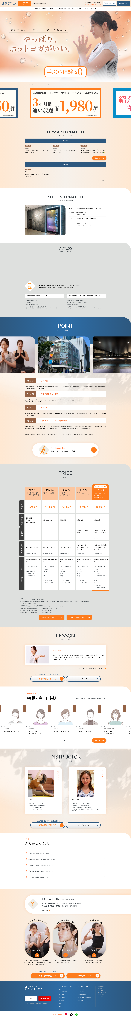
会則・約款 (100, 990)
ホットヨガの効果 (63, 992)
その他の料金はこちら (48, 617)
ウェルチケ (79, 9)
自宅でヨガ (81, 992)
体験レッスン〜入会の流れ (84, 997)
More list (97, 158)
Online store (110, 3)
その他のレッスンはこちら (96, 668)
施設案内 (37, 9)
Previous (79, 668)
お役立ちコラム (82, 994)
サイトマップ (97, 2)
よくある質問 (88, 2)
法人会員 (87, 9)
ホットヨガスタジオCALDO (31, 85)
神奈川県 (43, 85)
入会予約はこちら (83, 679)
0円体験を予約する (47, 678)
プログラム (45, 9)
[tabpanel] (65, 655)
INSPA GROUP (101, 1002)
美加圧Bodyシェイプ (64, 9)
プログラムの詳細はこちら (76, 617)
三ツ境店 (65, 906)
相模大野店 (51, 903)
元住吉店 (44, 906)
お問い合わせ (101, 986)
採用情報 (80, 1000)
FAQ (60, 1006)
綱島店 (79, 903)
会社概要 (100, 988)
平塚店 (58, 906)
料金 (73, 9)
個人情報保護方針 (102, 992)
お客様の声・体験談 (83, 986)
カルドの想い (62, 994)
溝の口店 (71, 903)
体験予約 (124, 3)
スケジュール (53, 9)
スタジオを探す (62, 997)
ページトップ (24, 3)
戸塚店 (52, 906)
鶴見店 (44, 903)
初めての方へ (62, 989)
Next (86, 668)
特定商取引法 (101, 1000)
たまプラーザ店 (62, 903)
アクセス (93, 9)
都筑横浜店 (73, 906)
